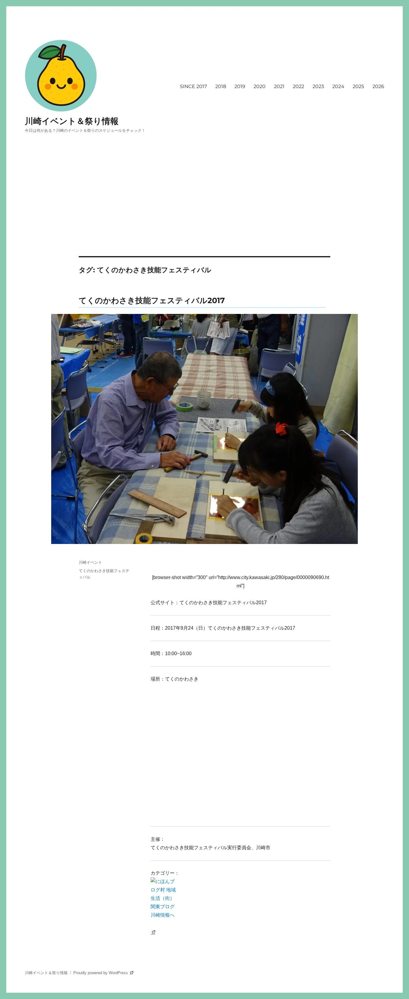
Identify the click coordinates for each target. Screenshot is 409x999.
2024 (338, 86)
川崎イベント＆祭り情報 (72, 121)
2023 (318, 86)
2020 (260, 86)
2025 (358, 86)
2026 (378, 86)
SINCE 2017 (193, 86)
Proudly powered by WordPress (101, 973)
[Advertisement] (204, 212)
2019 (239, 86)
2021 (279, 86)
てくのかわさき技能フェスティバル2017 (152, 300)
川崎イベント (90, 562)
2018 (220, 86)
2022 (298, 86)
